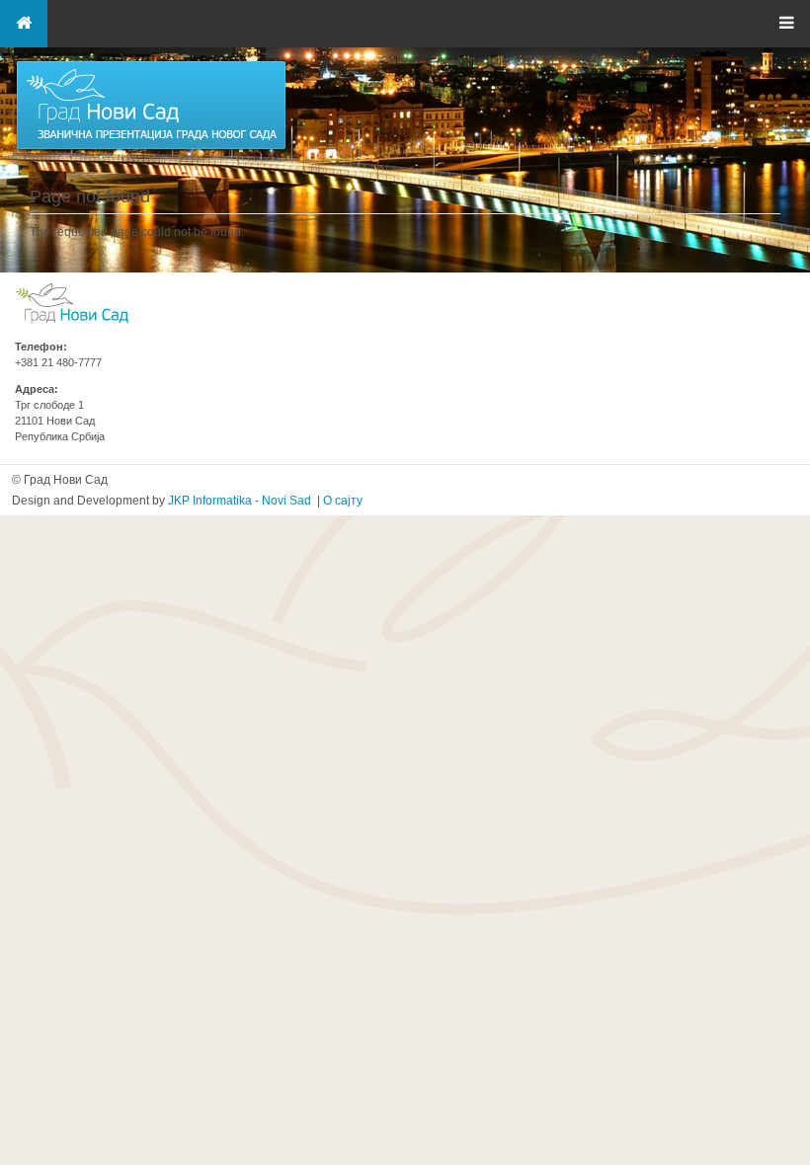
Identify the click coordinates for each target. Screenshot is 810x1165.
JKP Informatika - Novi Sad (239, 500)
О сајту (343, 500)
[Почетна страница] (151, 148)
